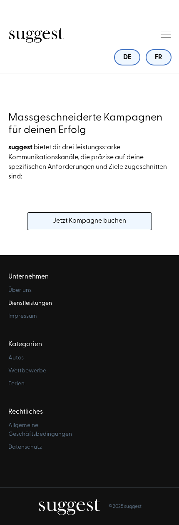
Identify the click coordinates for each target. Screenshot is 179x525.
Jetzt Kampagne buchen (89, 221)
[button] (166, 35)
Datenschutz (25, 447)
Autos (16, 358)
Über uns (20, 290)
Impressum (22, 316)
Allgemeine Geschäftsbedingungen (39, 429)
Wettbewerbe (27, 371)
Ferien (16, 384)
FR (158, 57)
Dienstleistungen (30, 303)
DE (127, 57)
